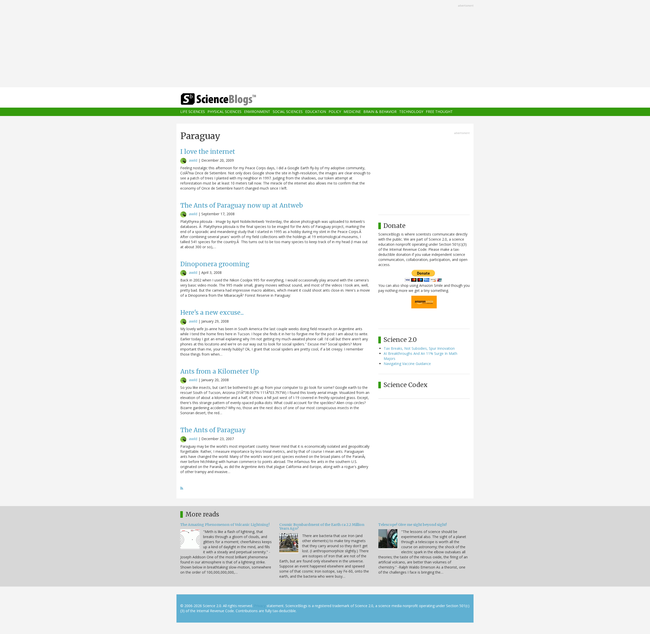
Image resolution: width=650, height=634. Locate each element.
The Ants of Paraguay (213, 430)
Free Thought (439, 111)
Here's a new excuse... (212, 312)
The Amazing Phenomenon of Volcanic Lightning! (225, 524)
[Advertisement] (325, 44)
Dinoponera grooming (214, 264)
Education (315, 111)
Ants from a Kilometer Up (219, 371)
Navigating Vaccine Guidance (407, 363)
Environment (257, 111)
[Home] (228, 99)
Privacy (260, 605)
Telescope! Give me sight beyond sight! (412, 524)
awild (193, 160)
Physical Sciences (224, 111)
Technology (411, 111)
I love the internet (207, 152)
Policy (335, 111)
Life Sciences (192, 111)
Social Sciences (288, 111)
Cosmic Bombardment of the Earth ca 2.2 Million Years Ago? (321, 526)
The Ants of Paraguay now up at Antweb (241, 205)
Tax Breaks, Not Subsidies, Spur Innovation (419, 348)
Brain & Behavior (380, 111)
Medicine (352, 111)
